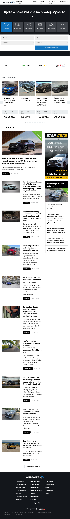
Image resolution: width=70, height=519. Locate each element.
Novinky (26, 203)
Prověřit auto (52, 2)
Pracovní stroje (35, 481)
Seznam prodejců (36, 490)
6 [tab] (34, 122)
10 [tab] (40, 122)
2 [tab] (27, 122)
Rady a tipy (49, 481)
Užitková (17, 29)
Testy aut (42, 2)
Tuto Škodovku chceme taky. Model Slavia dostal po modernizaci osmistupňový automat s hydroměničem (32, 186)
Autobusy (19, 499)
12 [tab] (44, 122)
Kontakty (23, 512)
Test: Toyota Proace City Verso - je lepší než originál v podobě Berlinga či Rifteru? (56, 240)
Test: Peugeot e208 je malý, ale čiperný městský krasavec (31, 248)
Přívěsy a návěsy (21, 496)
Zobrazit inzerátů (51, 48)
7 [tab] (35, 122)
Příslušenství (34, 487)
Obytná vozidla (21, 490)
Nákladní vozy (20, 487)
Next (68, 102)
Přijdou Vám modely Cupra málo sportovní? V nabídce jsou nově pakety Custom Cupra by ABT (32, 216)
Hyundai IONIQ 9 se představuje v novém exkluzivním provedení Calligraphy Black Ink (32, 380)
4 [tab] (31, 122)
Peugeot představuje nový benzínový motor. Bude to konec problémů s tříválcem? (56, 231)
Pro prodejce (5, 512)
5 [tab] (32, 122)
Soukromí (31, 512)
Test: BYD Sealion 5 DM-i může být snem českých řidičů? (31, 411)
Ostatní (62, 29)
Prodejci (34, 1)
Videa (47, 493)
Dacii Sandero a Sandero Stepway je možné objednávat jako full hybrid (32, 444)
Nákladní (28, 29)
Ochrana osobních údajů (44, 512)
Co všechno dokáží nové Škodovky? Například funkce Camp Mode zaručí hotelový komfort (30, 311)
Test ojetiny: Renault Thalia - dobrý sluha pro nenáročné (56, 249)
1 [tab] (26, 122)
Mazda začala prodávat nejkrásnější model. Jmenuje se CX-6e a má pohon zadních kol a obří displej (20, 161)
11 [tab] (42, 122)
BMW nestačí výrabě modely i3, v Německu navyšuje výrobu (32, 279)
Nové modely (28, 368)
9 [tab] (39, 122)
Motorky (51, 29)
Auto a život (49, 490)
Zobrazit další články (32, 466)
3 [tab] (29, 122)
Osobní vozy (20, 481)
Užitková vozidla (21, 484)
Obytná (40, 29)
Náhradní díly (34, 484)
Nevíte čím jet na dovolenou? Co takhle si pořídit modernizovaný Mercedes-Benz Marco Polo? (32, 346)
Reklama (15, 512)
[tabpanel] (9, 100)
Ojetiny (47, 487)
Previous (1, 102)
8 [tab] (37, 122)
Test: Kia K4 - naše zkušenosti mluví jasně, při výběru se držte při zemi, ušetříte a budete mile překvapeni (55, 219)
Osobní (6, 29)
